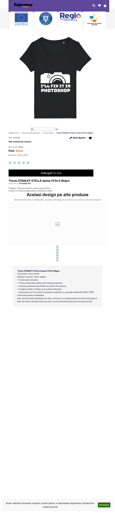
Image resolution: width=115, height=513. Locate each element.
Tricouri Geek (48, 133)
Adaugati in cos (51, 173)
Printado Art (25, 183)
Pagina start (14, 133)
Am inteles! (104, 505)
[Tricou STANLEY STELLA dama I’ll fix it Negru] (10, 163)
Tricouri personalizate (31, 133)
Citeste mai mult (50, 506)
